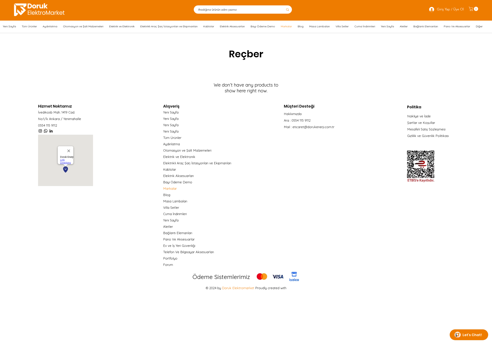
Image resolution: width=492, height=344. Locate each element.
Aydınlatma (171, 144)
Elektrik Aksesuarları (178, 176)
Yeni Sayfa (171, 112)
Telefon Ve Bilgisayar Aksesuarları (188, 252)
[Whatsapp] (45, 131)
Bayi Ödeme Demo (177, 182)
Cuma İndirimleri (175, 214)
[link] (474, 9)
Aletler (168, 227)
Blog (166, 195)
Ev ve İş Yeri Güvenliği (179, 246)
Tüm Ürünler (172, 138)
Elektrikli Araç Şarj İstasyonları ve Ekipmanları (193, 163)
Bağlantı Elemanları (177, 233)
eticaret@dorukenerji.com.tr (313, 127)
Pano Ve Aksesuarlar (179, 239)
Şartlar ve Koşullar (421, 123)
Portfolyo (170, 258)
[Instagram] (40, 131)
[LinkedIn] (51, 131)
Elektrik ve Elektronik (179, 157)
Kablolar (169, 169)
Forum (168, 265)
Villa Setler (171, 207)
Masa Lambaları (175, 201)
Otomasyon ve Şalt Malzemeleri (187, 150)
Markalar (170, 188)
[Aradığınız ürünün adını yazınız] (287, 9)
